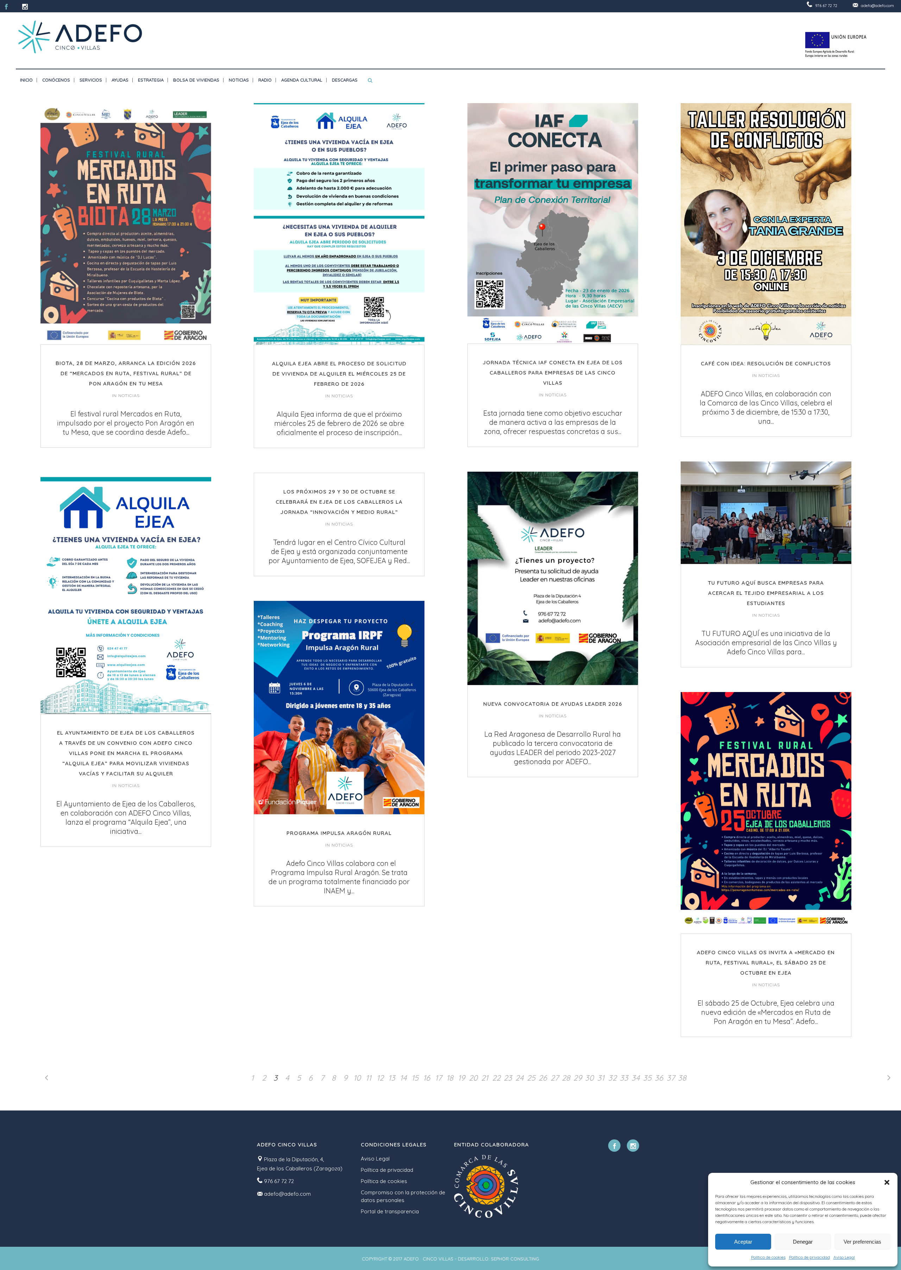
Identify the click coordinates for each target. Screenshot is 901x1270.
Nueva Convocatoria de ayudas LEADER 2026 (552, 703)
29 (577, 1078)
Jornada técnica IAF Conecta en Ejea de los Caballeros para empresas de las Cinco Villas (553, 372)
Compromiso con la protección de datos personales (403, 1196)
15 (414, 1078)
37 (671, 1078)
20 (473, 1078)
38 (682, 1078)
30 (589, 1078)
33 (624, 1078)
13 (391, 1078)
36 (659, 1078)
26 (542, 1078)
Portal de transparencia (390, 1211)
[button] (886, 1182)
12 (380, 1078)
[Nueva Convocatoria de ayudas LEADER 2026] (552, 578)
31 (600, 1078)
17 (438, 1078)
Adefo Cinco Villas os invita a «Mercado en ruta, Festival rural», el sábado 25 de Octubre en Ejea (766, 962)
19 (461, 1078)
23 (508, 1078)
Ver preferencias (862, 1242)
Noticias (129, 395)
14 (403, 1078)
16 (426, 1078)
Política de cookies (768, 1257)
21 (484, 1078)
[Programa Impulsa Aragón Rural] (339, 707)
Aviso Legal (844, 1257)
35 (647, 1078)
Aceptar (743, 1242)
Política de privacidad (809, 1257)
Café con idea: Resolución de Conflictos (766, 363)
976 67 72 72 (826, 5)
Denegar (803, 1242)
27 (554, 1078)
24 (519, 1078)
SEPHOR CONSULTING (515, 1259)
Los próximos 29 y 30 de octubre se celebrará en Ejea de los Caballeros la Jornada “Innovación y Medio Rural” (339, 501)
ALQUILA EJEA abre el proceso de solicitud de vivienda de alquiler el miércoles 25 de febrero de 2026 (339, 373)
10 (357, 1078)
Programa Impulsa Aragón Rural (339, 833)
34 (635, 1078)
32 (612, 1078)
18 (449, 1078)
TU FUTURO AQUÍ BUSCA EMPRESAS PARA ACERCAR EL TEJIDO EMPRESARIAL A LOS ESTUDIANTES (766, 592)
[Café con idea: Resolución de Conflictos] (766, 224)
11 (368, 1078)
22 (496, 1078)
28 (566, 1078)
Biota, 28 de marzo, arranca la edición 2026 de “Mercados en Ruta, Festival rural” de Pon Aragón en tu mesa (126, 373)
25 (531, 1078)
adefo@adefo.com (877, 5)
